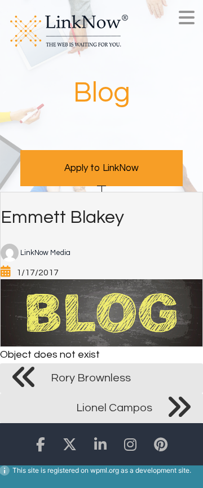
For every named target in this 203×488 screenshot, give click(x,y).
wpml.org (104, 470)
